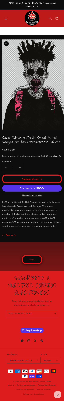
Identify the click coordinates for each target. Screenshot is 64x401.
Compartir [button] (11, 235)
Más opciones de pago (32, 195)
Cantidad (6, 162)
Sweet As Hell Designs (29, 381)
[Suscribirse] (54, 313)
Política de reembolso (26, 385)
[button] (6, 18)
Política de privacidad (47, 385)
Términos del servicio (25, 390)
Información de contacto (33, 394)
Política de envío (44, 390)
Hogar (32, 259)
